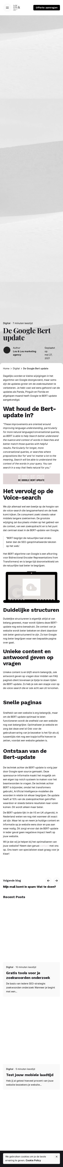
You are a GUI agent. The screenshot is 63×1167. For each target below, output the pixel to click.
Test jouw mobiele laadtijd (29, 1075)
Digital (6, 323)
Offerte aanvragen (46, 7)
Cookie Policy (33, 1160)
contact (44, 845)
